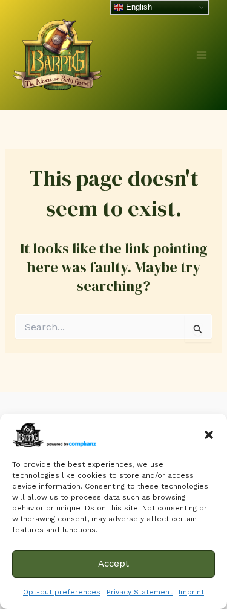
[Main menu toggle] (201, 55)
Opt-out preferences (61, 592)
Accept (113, 563)
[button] (209, 435)
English (137, 6)
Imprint (191, 592)
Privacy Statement (140, 592)
